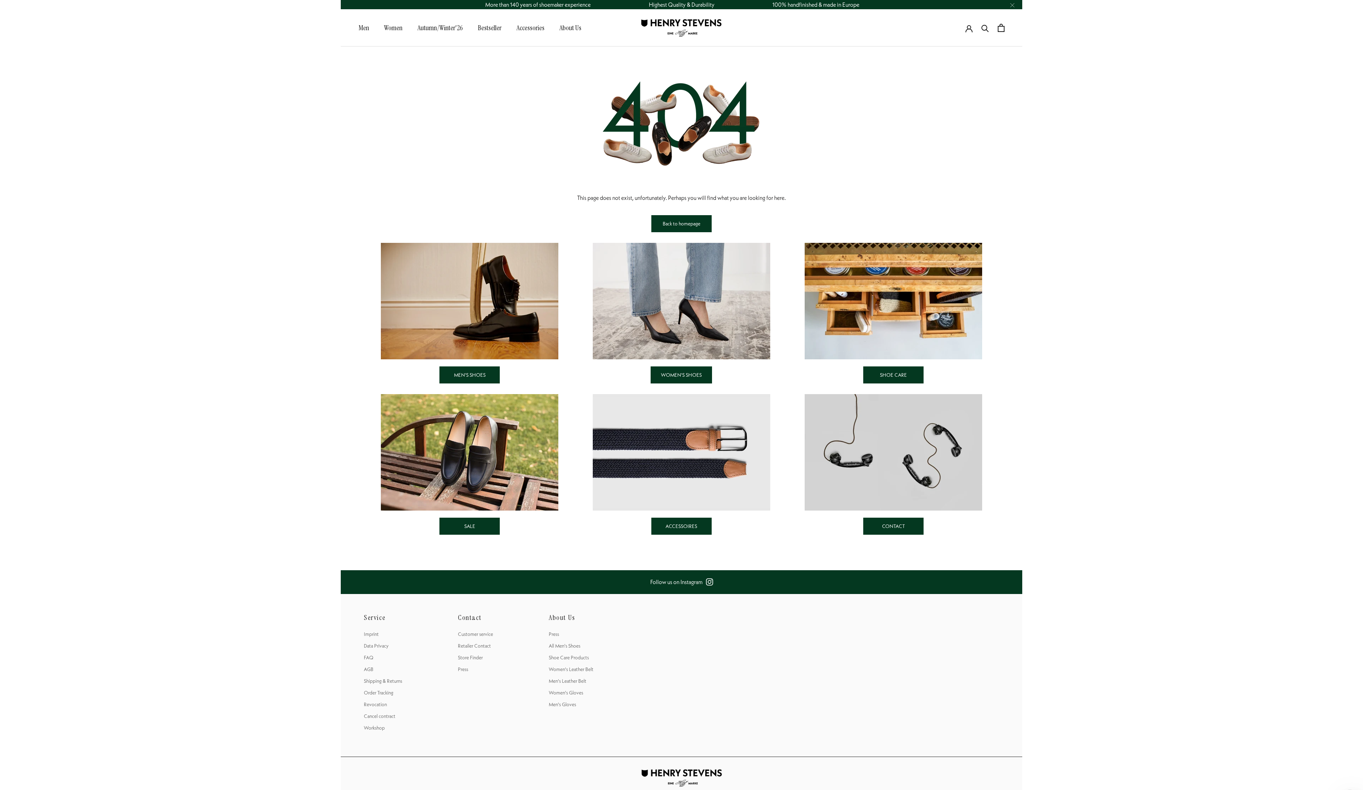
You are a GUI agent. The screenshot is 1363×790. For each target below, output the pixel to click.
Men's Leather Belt (567, 681)
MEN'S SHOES (470, 375)
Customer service (475, 634)
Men (363, 27)
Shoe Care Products (569, 657)
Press (463, 669)
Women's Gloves (566, 693)
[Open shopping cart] (1001, 28)
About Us (570, 27)
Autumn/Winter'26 (440, 27)
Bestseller (490, 27)
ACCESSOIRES (681, 526)
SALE (469, 526)
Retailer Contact (474, 646)
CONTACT (893, 526)
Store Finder (470, 657)
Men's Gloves (562, 704)
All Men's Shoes (564, 646)
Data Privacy (376, 646)
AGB (368, 669)
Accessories (530, 27)
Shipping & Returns (383, 681)
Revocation (375, 704)
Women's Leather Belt (571, 669)
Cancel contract (379, 716)
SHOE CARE (893, 375)
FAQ (368, 657)
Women (393, 27)
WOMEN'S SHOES (681, 375)
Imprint (371, 634)
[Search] (985, 28)
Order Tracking (378, 693)
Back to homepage (681, 223)
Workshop (374, 728)
